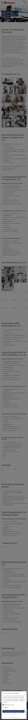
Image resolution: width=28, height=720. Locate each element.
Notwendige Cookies (9, 704)
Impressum (11, 717)
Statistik (6, 707)
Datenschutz (16, 717)
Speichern (21, 711)
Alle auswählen (6, 711)
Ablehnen (14, 711)
